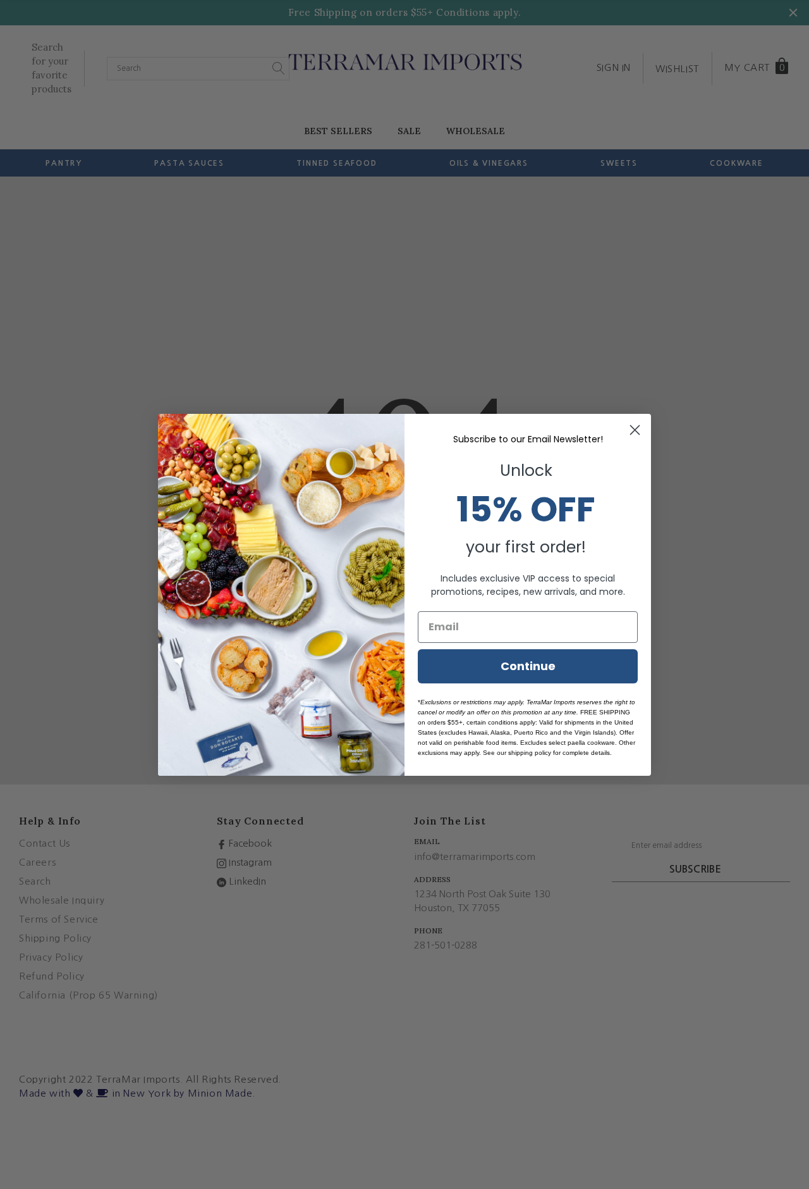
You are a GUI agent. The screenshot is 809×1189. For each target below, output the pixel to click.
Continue (528, 666)
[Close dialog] (635, 430)
